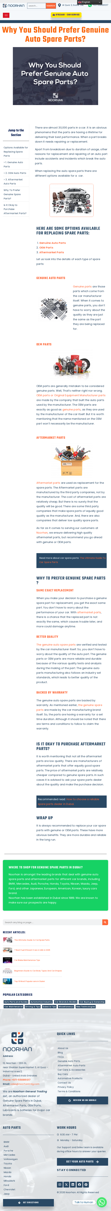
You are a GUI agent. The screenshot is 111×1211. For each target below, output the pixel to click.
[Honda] (28, 1176)
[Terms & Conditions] (82, 1091)
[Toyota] (28, 1164)
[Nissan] (28, 1168)
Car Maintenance (13, 1007)
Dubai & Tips (49, 1007)
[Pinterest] (86, 1185)
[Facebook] (79, 1185)
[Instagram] (60, 1185)
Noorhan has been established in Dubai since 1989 (41, 898)
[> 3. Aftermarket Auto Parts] (16, 181)
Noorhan (42, 532)
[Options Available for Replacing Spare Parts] (16, 151)
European (50, 888)
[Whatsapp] (102, 1202)
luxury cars (90, 888)
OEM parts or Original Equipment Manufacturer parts (71, 395)
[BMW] (28, 1142)
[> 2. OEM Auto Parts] (16, 173)
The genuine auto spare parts (56, 644)
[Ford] (28, 1185)
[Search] (105, 922)
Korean (76, 888)
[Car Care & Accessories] (82, 1070)
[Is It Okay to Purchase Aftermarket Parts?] (16, 209)
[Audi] (28, 1146)
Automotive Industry (41, 1002)
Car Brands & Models (66, 1002)
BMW (12, 883)
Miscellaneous (66, 1007)
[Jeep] (28, 1194)
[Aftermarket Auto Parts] (82, 1066)
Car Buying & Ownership (91, 1002)
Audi (34, 883)
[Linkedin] (73, 1185)
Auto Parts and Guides (16, 1002)
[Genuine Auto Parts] (82, 1061)
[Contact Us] (82, 1083)
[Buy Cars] (82, 1074)
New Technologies (85, 1007)
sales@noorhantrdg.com (24, 1084)
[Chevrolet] (28, 1190)
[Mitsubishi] (28, 1181)
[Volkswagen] (28, 1159)
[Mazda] (28, 1172)
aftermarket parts (89, 612)
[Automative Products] (82, 1078)
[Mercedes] (28, 1155)
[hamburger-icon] (6, 15)
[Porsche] (28, 1151)
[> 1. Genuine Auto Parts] (16, 164)
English (86, 2)
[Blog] (82, 1053)
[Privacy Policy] (82, 1087)
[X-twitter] (66, 1185)
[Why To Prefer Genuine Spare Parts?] (16, 194)
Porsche (43, 883)
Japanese (36, 888)
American (64, 888)
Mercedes (22, 883)
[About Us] (82, 1048)
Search (51, 5)
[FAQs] (82, 1057)
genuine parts (71, 409)
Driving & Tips (32, 1007)
